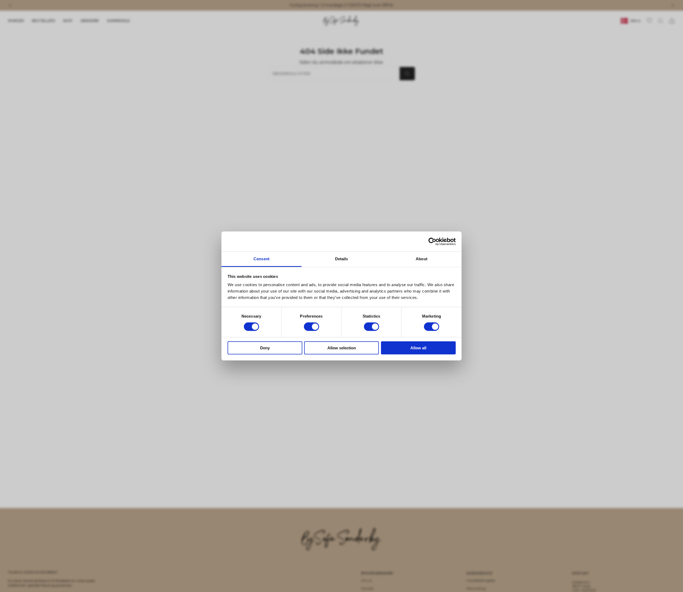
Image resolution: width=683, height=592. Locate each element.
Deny (265, 348)
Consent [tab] (261, 259)
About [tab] (421, 259)
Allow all (418, 348)
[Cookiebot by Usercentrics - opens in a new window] (432, 241)
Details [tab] (341, 259)
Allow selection (341, 348)
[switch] (311, 326)
